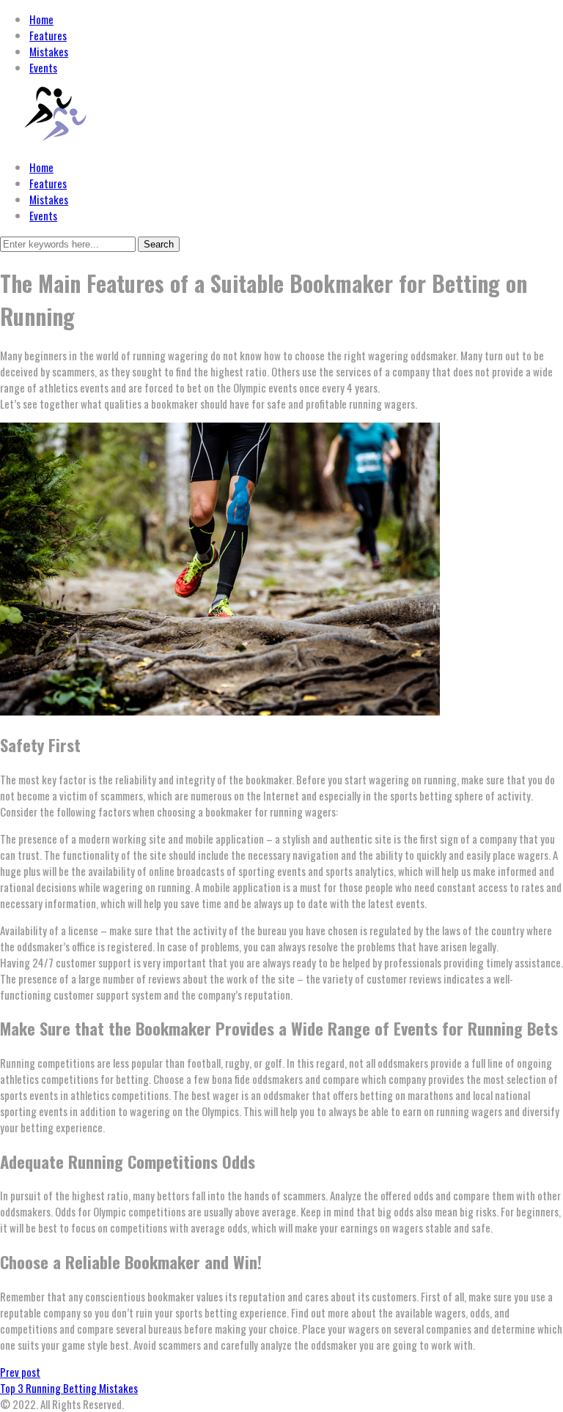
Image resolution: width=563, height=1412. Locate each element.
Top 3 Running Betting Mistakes (69, 1388)
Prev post (20, 1372)
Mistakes (48, 199)
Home (41, 167)
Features (48, 183)
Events (43, 215)
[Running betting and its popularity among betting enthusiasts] (55, 140)
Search (159, 244)
